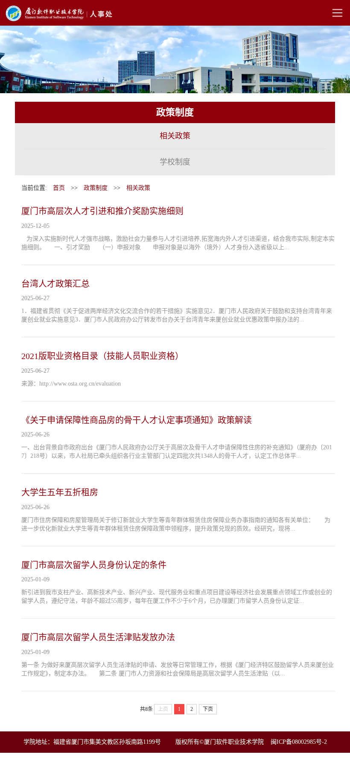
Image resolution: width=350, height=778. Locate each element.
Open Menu (337, 13)
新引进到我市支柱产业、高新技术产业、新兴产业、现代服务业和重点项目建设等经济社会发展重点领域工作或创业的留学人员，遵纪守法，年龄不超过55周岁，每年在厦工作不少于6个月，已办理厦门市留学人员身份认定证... (176, 596)
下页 (208, 709)
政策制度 (96, 188)
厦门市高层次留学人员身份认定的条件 (93, 565)
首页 (59, 188)
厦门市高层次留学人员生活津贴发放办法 (98, 637)
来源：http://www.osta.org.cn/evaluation (71, 383)
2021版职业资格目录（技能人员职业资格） (102, 356)
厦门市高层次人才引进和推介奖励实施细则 (102, 211)
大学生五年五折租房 (59, 492)
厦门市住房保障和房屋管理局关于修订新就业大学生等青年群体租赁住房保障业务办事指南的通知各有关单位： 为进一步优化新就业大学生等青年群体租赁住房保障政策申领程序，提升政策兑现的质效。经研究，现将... (175, 524)
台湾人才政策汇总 (55, 284)
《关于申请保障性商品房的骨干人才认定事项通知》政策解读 (136, 420)
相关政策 (175, 136)
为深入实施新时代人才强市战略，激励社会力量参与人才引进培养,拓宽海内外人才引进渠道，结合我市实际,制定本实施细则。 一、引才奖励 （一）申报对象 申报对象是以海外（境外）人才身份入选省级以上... (178, 243)
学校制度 (175, 162)
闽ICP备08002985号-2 (299, 742)
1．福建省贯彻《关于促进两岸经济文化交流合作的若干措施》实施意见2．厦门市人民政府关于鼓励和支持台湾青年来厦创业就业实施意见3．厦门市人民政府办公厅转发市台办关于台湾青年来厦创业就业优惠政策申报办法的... (176, 315)
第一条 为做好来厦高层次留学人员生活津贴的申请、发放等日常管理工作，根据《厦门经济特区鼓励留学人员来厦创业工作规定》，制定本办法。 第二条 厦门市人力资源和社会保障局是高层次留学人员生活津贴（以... (177, 669)
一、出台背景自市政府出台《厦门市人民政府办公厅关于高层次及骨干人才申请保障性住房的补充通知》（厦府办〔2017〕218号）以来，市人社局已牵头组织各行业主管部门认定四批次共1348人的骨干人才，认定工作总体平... (176, 451)
